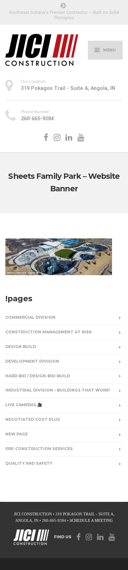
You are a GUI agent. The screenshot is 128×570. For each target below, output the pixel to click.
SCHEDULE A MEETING (91, 521)
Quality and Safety (28, 463)
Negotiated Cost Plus (32, 419)
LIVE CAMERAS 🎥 (23, 405)
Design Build (20, 346)
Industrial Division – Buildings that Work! (57, 390)
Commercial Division (30, 317)
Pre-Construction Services (39, 449)
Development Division (32, 361)
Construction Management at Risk (48, 332)
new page (16, 434)
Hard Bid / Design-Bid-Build (37, 376)
